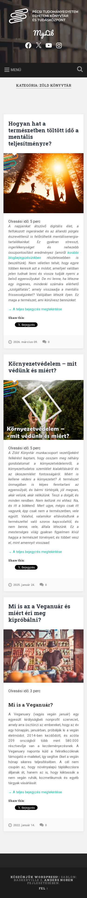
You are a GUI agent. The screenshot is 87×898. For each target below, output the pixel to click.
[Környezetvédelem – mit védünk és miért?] (43, 410)
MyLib (43, 33)
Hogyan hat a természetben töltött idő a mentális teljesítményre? (43, 133)
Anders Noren (58, 880)
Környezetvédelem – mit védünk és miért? (42, 367)
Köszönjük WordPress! (34, 877)
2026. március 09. (25, 342)
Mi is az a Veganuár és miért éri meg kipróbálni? (39, 613)
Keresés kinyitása (79, 69)
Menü (16, 69)
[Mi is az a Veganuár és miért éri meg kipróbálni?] (43, 656)
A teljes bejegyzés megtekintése (35, 309)
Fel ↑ (43, 888)
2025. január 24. (24, 585)
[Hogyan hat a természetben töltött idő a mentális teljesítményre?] (43, 183)
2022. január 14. (24, 825)
